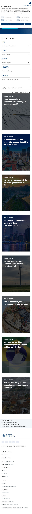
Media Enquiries (6, 458)
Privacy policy (27, 5)
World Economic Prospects (9, 423)
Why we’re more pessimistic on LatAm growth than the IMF (15, 182)
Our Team (4, 473)
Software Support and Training (10, 504)
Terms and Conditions (7, 501)
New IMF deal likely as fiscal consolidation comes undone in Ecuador (16, 385)
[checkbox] (3, 17)
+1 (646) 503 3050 (9, 464)
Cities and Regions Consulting (10, 424)
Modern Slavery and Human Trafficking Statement (15, 507)
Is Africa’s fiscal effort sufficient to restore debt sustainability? (14, 263)
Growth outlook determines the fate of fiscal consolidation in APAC (15, 223)
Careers (4, 483)
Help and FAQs (5, 476)
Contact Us (4, 455)
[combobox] (14, 46)
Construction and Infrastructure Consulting (14, 426)
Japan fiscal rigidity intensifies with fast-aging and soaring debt (15, 101)
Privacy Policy (5, 492)
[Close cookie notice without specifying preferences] (30, 3)
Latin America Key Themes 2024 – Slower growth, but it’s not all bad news (16, 142)
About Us (4, 470)
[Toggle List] (28, 46)
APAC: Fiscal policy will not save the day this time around (16, 303)
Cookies (4, 495)
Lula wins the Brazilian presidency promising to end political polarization (15, 344)
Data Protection (6, 498)
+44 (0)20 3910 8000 (9, 462)
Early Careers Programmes (9, 486)
